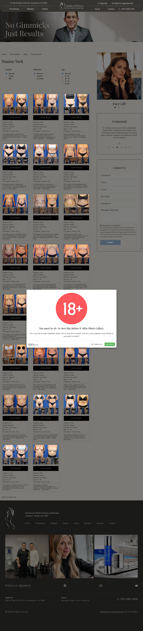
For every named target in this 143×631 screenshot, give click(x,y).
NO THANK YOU (96, 344)
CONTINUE (110, 344)
